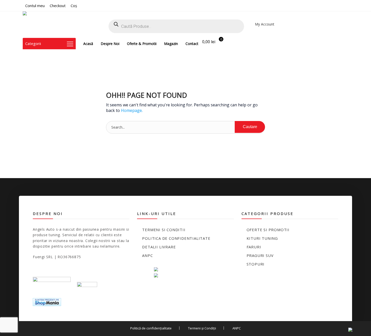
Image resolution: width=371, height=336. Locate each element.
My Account (264, 24)
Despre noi (110, 43)
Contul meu (35, 5)
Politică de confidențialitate (151, 328)
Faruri (254, 246)
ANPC (147, 255)
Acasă (88, 43)
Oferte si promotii (268, 229)
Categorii (33, 43)
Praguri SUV (260, 255)
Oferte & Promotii (141, 43)
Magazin (171, 43)
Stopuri (256, 264)
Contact (192, 43)
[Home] (37, 24)
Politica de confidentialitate (176, 238)
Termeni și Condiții (202, 328)
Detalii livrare (159, 246)
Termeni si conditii (163, 229)
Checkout (58, 5)
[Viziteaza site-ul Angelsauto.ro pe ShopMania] (47, 301)
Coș (74, 5)
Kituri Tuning (262, 238)
